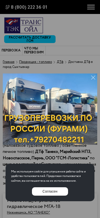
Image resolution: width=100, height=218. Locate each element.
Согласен (50, 191)
